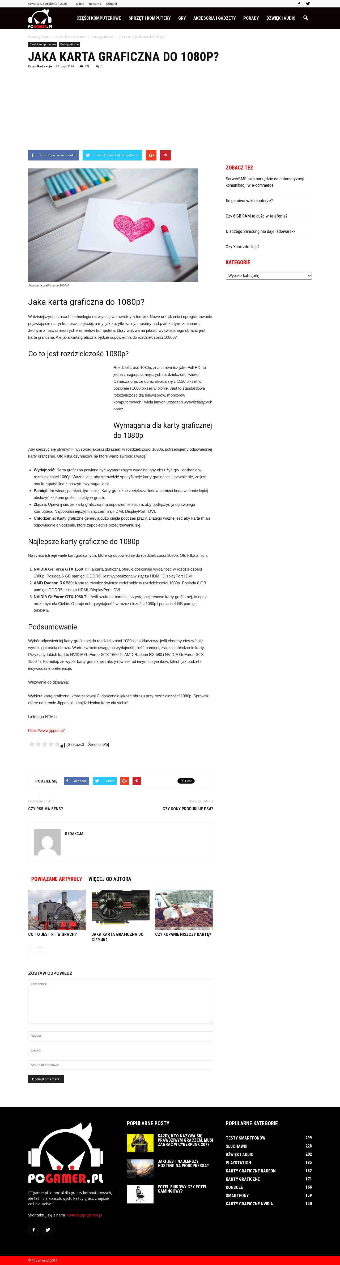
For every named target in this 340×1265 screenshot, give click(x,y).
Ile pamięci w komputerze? (249, 200)
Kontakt (111, 4)
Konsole (234, 1187)
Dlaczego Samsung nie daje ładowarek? (260, 231)
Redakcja (44, 66)
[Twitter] (308, 4)
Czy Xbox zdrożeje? (243, 246)
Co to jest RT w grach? (52, 934)
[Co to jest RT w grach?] (57, 910)
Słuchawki (236, 1146)
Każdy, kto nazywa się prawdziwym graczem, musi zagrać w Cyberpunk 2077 (185, 1140)
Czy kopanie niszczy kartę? (183, 934)
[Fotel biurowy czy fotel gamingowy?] (140, 1194)
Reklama (95, 4)
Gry (182, 18)
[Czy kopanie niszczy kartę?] (184, 910)
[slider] (44, 744)
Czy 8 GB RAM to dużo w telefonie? (256, 216)
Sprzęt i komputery (150, 18)
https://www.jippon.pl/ (46, 730)
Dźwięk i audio (280, 18)
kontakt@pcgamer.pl (84, 1215)
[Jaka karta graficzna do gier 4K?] (121, 910)
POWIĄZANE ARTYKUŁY (56, 879)
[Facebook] (299, 4)
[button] (305, 18)
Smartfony (237, 1195)
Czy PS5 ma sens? (45, 808)
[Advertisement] (170, 110)
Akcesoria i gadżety (214, 18)
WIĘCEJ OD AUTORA (109, 879)
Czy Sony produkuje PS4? (188, 808)
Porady (251, 18)
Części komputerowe (98, 18)
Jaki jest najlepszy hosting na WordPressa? (183, 1163)
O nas (80, 4)
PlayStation (238, 1162)
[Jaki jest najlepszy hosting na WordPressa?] (140, 1168)
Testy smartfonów (245, 1138)
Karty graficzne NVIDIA (249, 1203)
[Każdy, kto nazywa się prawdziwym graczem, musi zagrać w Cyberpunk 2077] (140, 1143)
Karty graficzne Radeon (251, 1170)
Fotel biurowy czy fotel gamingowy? (182, 1189)
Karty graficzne (69, 44)
